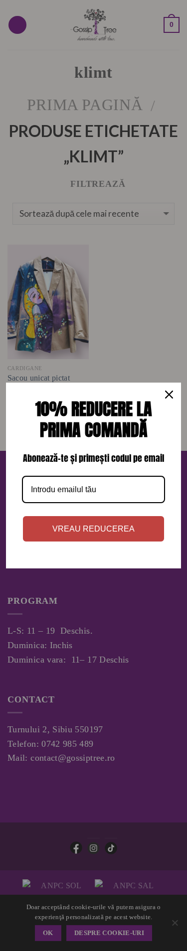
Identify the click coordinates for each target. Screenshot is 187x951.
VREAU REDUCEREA (93, 529)
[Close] (169, 395)
